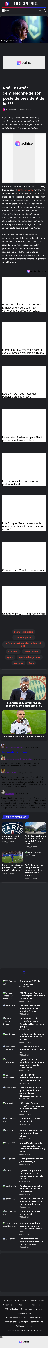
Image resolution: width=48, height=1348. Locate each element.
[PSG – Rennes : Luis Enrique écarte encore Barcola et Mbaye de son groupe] (35, 857)
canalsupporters (24, 637)
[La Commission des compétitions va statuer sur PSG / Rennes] (10, 1242)
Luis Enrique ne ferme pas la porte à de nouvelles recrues (31, 1037)
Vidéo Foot (14, 1309)
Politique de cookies (24, 1326)
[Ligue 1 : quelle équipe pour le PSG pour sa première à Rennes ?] (12, 857)
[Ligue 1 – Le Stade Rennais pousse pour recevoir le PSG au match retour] (10, 1202)
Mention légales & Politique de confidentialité (24, 1322)
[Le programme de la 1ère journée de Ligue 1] (10, 1162)
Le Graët (13, 651)
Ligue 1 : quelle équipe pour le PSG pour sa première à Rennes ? (12, 867)
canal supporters (24, 631)
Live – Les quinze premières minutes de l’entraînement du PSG (30, 1078)
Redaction (10, 110)
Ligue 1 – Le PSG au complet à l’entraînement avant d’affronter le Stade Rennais (32, 1063)
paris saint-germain (30, 657)
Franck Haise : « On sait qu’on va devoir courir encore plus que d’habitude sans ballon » (31, 1091)
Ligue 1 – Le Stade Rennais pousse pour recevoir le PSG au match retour (32, 1201)
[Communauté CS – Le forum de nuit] (12, 828)
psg (32, 663)
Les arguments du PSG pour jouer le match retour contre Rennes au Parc (31, 1227)
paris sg (19, 663)
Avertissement (37, 1330)
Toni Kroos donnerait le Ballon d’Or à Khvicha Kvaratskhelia (30, 1189)
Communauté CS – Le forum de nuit (11, 837)
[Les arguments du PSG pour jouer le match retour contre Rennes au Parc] (10, 1227)
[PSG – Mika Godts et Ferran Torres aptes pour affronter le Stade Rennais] (10, 1107)
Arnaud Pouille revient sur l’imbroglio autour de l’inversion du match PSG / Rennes (32, 1147)
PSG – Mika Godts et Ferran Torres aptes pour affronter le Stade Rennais (31, 1107)
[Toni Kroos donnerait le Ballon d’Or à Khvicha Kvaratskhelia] (10, 1190)
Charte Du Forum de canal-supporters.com (24, 1317)
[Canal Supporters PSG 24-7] (24, 4)
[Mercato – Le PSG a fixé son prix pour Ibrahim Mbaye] (10, 1134)
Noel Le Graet (32, 651)
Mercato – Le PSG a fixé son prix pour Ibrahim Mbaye (30, 1133)
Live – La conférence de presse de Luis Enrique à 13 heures (32, 1049)
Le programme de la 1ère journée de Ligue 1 (31, 1160)
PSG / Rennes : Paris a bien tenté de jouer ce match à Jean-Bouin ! (35, 840)
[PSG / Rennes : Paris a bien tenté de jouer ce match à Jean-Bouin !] (35, 828)
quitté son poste (25, 190)
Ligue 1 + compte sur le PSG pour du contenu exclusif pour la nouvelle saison (31, 1174)
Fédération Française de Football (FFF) (24, 644)
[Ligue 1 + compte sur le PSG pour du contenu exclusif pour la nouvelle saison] (10, 1174)
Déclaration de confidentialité (17, 1330)
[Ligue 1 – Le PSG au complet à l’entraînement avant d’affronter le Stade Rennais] (10, 1063)
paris (10, 657)
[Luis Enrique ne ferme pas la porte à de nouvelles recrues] (10, 1038)
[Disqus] (24, 776)
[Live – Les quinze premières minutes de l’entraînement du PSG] (10, 1078)
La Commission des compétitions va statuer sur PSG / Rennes (31, 1241)
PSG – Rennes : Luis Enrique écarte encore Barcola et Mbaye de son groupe (34, 870)
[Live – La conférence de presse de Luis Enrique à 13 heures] (10, 1050)
